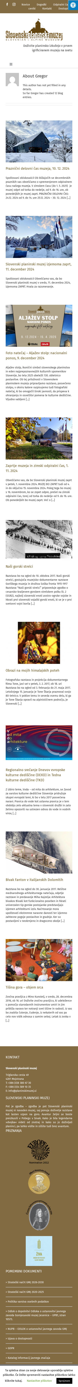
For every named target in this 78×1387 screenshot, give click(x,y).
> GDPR (10, 1348)
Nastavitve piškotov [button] (39, 1380)
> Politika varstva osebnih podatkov (27, 1301)
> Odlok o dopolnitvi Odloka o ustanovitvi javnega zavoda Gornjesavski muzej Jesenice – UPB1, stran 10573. (36, 1315)
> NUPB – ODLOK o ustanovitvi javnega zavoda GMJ (36, 1329)
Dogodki (41, 4)
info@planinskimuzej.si (22, 1090)
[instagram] (14, 4)
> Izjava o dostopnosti (19, 1338)
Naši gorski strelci (19, 566)
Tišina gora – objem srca (24, 987)
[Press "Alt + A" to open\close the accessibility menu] (73, 5)
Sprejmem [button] (64, 1380)
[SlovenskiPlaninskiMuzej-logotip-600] (34, 19)
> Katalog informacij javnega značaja (28, 1358)
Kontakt (47, 8)
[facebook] (7, 4)
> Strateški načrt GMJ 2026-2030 (25, 1282)
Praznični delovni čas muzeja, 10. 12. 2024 (37, 168)
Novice (26, 4)
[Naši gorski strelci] (39, 539)
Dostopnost (65, 8)
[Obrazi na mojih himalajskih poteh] (39, 643)
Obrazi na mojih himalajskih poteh (32, 670)
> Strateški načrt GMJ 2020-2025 (25, 1292)
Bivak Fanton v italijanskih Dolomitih (34, 880)
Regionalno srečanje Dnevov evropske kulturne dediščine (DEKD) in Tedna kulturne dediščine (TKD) (35, 775)
